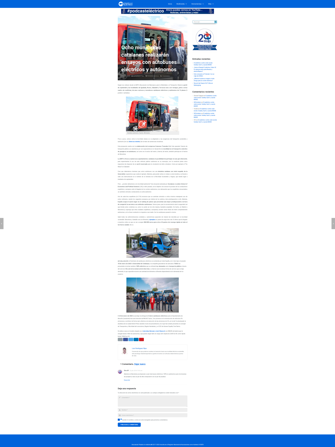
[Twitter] (161, 441)
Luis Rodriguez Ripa (138, 76)
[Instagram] (174, 441)
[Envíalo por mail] (120, 339)
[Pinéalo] (141, 339)
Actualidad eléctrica (153, 76)
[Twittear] (130, 339)
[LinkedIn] (165, 441)
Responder (127, 380)
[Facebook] (156, 441)
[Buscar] (216, 4)
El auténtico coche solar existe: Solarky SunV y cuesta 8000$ (205, 97)
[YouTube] (170, 441)
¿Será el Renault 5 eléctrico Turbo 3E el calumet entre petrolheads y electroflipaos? (205, 69)
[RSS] (178, 441)
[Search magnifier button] (215, 22)
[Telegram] (183, 441)
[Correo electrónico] (152, 441)
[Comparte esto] (125, 339)
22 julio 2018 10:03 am (136, 370)
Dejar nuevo (140, 364)
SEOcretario (197, 102)
